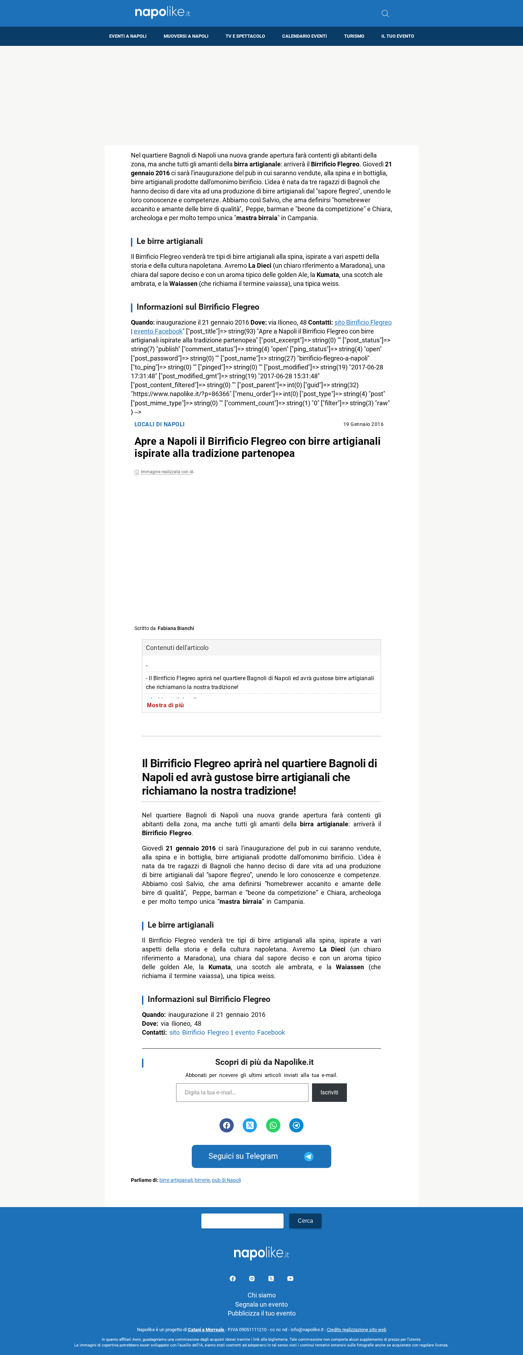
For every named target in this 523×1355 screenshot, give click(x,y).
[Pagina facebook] (233, 1280)
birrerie (202, 1180)
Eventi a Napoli (128, 36)
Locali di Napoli (159, 424)
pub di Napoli (226, 1180)
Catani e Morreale (206, 1329)
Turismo (354, 36)
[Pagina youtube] (290, 1280)
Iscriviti (329, 1092)
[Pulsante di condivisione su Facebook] (227, 1125)
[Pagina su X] (271, 1280)
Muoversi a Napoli (186, 36)
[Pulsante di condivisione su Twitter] (250, 1125)
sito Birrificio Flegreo (363, 322)
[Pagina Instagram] (252, 1280)
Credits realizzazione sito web (356, 1329)
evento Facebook (158, 331)
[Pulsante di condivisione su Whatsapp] (273, 1125)
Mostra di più (165, 705)
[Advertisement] (261, 95)
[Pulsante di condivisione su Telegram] (296, 1125)
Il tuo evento (397, 36)
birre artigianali (175, 1180)
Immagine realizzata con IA (167, 471)
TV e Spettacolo (245, 36)
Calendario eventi (304, 36)
